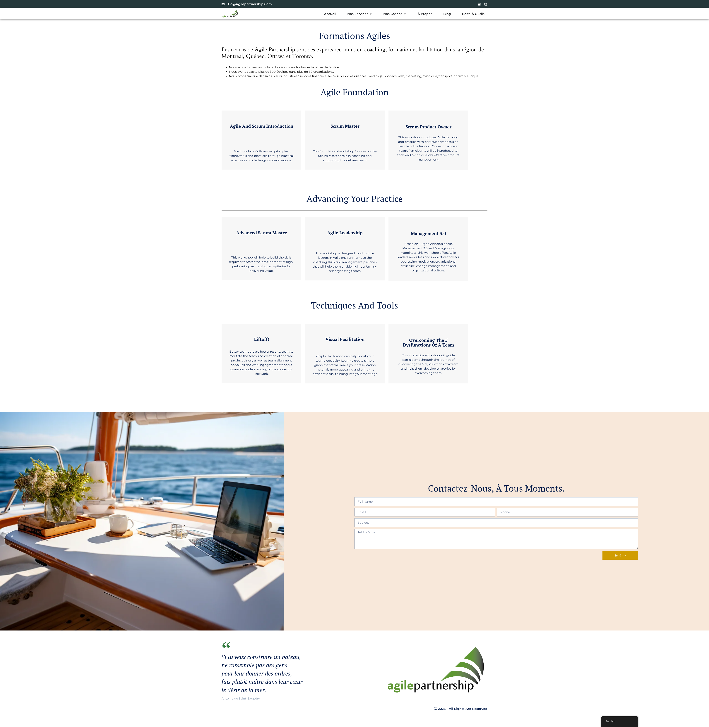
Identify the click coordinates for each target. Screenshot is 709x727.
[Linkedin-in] (479, 4)
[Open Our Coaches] (404, 13)
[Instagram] (485, 4)
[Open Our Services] (370, 13)
